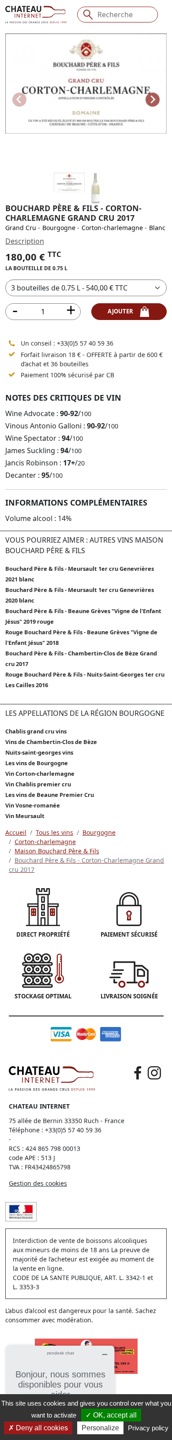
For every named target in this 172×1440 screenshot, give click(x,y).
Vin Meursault (25, 816)
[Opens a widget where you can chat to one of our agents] (60, 1389)
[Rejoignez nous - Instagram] (154, 1072)
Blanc (157, 227)
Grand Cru (20, 227)
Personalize (100, 1428)
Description (24, 241)
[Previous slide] (19, 100)
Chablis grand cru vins (36, 731)
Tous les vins (54, 832)
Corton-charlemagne (112, 227)
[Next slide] (153, 100)
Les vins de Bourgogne (36, 763)
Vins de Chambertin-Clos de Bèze (51, 742)
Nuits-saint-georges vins (39, 752)
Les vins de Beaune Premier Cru (49, 795)
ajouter (123, 311)
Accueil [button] (15, 832)
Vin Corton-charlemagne (40, 774)
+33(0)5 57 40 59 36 (85, 343)
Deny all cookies (41, 1428)
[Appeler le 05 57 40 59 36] (12, 343)
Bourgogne (58, 227)
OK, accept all (114, 1415)
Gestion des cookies (38, 1183)
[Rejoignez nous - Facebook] (137, 1072)
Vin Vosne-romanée (32, 805)
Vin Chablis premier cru (38, 784)
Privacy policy (148, 1428)
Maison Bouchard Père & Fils (57, 851)
